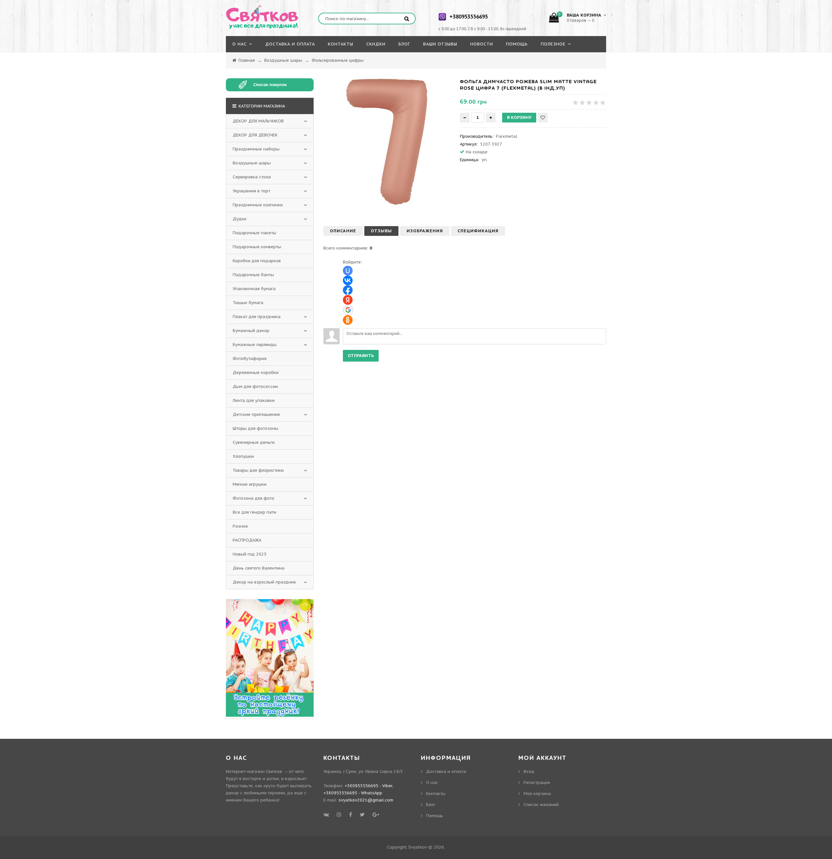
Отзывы (381, 231)
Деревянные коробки (256, 372)
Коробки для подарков (257, 260)
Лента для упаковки (254, 400)
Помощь (434, 815)
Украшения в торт (251, 191)
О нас (432, 782)
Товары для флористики (258, 470)
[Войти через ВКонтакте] (348, 280)
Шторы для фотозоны (255, 428)
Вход (529, 771)
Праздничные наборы (256, 149)
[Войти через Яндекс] (348, 300)
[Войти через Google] (348, 310)
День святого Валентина (258, 568)
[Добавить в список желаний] (543, 117)
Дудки (239, 219)
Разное (240, 526)
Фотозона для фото (253, 498)
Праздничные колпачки (258, 205)
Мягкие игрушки (249, 484)
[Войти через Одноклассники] (348, 320)
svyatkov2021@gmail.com (366, 800)
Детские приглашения (256, 414)
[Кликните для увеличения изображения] (386, 141)
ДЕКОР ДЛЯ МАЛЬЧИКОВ (258, 121)
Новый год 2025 (249, 554)
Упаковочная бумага (254, 288)
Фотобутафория (249, 358)
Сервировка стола (252, 177)
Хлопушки (243, 456)
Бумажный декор (251, 330)
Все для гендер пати (254, 512)
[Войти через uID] (348, 271)
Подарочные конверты (257, 247)
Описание (343, 231)
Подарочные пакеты (254, 233)
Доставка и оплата (446, 771)
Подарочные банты (253, 274)
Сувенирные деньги (254, 442)
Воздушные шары (252, 163)
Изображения (425, 231)
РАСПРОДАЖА (247, 540)
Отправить (361, 355)
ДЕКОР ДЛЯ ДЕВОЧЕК (255, 135)
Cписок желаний (541, 804)
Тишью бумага (248, 302)
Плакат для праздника (256, 316)
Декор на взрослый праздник (264, 582)
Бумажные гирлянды (255, 344)
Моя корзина (537, 793)
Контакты (436, 793)
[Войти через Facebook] (348, 290)
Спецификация (478, 231)
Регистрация (537, 782)
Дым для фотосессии (255, 386)
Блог (430, 804)
